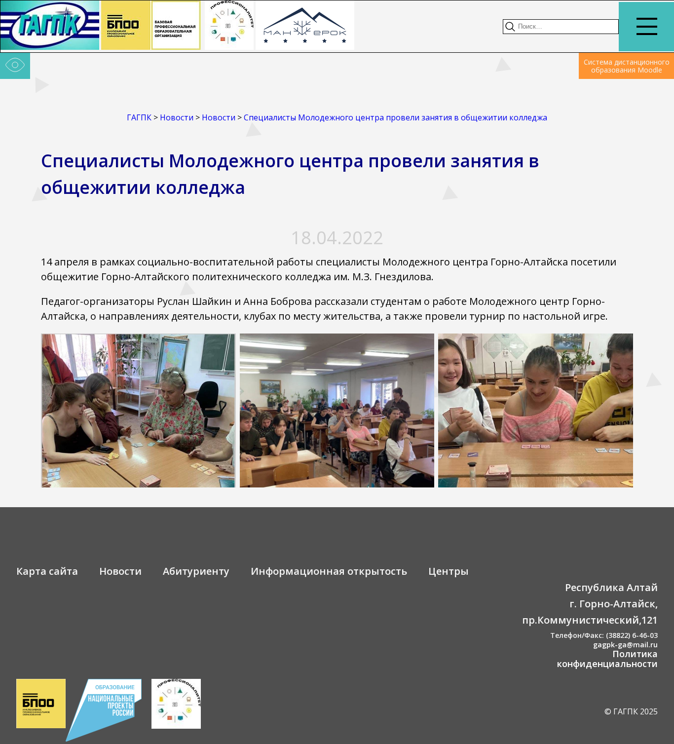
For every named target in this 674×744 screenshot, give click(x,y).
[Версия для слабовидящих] (15, 66)
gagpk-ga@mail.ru (625, 644)
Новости (120, 571)
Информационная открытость (329, 571)
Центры (448, 571)
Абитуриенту (196, 571)
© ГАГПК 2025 (631, 711)
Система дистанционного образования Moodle (627, 66)
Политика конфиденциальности (607, 659)
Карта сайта (47, 571)
